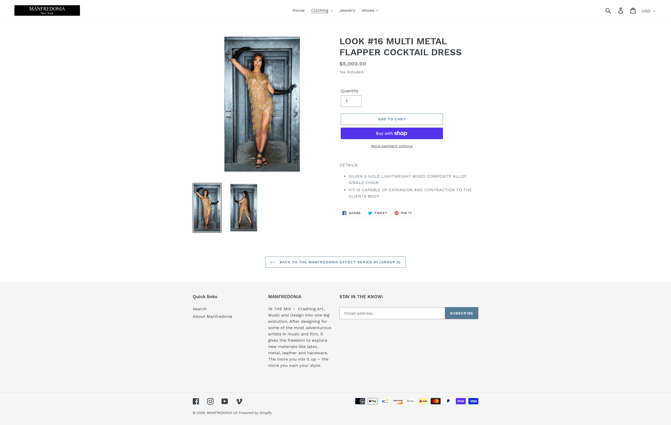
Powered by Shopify (255, 413)
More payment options (392, 146)
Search (200, 308)
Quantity (350, 90)
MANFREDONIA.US (222, 413)
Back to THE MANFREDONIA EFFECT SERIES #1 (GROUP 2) (339, 262)
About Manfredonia (212, 316)
